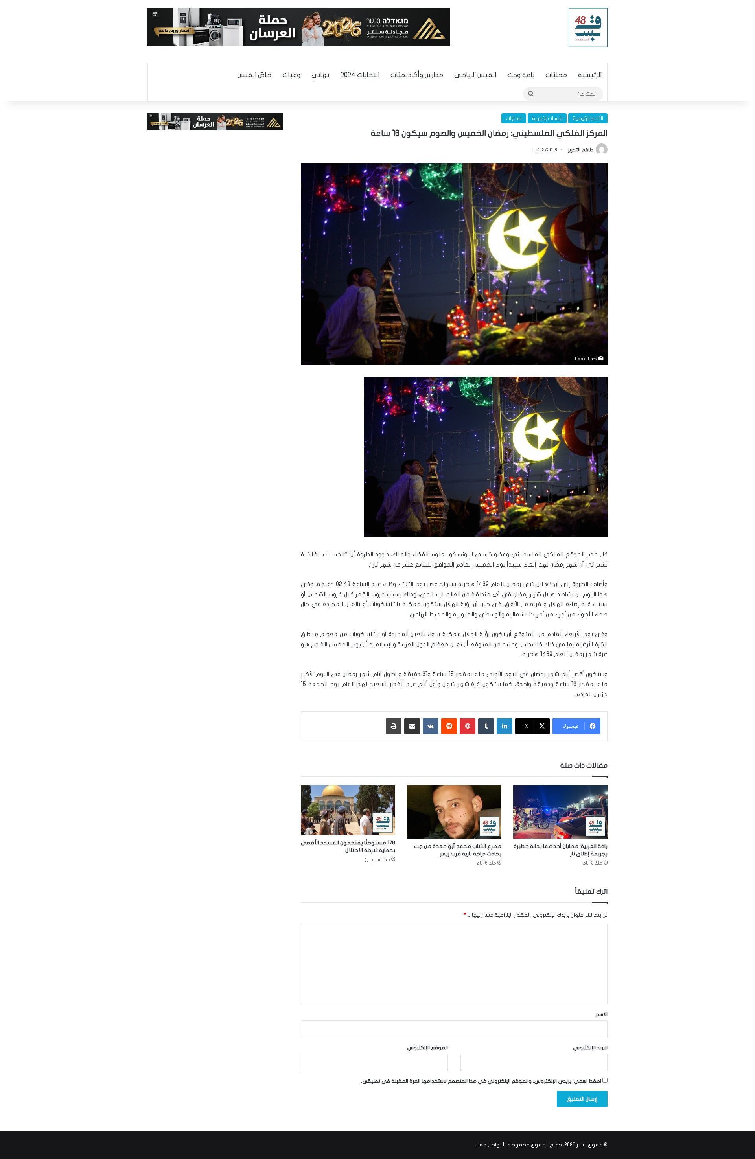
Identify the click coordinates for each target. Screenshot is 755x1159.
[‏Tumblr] (486, 726)
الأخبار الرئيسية (588, 118)
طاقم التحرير (580, 149)
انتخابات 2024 (360, 75)
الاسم (601, 1014)
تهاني (320, 75)
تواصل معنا (489, 1145)
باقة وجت (520, 75)
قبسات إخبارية (547, 118)
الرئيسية (590, 75)
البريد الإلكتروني (590, 1047)
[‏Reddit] (449, 726)
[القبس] (588, 27)
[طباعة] (393, 726)
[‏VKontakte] (430, 726)
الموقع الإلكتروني (427, 1047)
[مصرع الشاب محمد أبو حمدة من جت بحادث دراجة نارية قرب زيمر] (454, 811)
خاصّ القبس (254, 75)
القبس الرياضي (475, 75)
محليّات (556, 75)
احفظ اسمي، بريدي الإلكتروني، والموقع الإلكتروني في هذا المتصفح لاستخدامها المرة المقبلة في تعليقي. (481, 1081)
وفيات (291, 75)
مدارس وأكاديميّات (416, 75)
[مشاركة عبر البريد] (412, 726)
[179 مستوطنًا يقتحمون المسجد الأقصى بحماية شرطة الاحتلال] (348, 810)
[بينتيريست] (467, 726)
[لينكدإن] (504, 726)
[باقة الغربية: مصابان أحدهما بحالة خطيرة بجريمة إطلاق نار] (560, 811)
